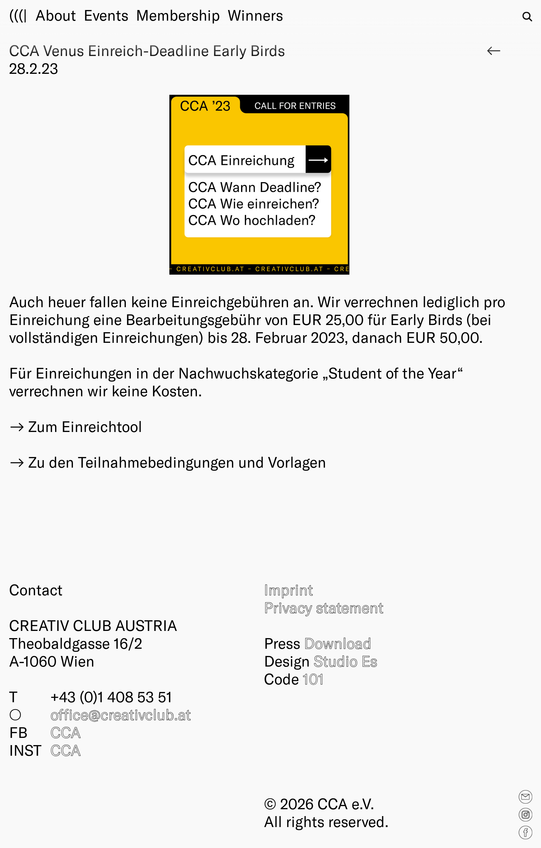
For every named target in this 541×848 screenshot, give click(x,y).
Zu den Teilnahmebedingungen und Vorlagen (177, 462)
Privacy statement (324, 607)
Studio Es (345, 661)
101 (313, 678)
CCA (65, 732)
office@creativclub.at (120, 714)
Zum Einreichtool (85, 426)
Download (338, 643)
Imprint (288, 589)
